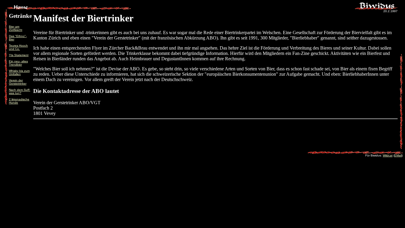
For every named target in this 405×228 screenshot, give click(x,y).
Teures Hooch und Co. (18, 47)
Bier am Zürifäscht (15, 28)
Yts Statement (18, 55)
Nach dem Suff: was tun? (19, 91)
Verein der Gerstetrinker (17, 82)
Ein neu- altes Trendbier (18, 63)
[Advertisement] (215, 140)
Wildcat (388, 155)
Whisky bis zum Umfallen (19, 72)
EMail (398, 155)
